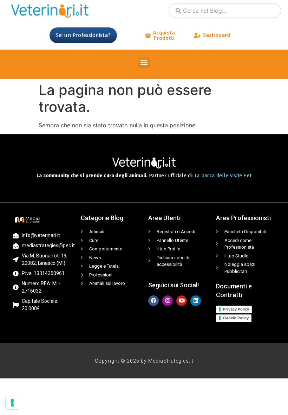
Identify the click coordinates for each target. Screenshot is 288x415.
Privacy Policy (236, 309)
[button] (144, 62)
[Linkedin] (195, 300)
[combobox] (225, 11)
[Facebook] (153, 300)
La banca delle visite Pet (223, 176)
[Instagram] (167, 300)
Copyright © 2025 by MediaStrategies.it (144, 361)
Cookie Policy (236, 317)
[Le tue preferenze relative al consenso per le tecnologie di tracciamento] (12, 402)
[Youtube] (181, 300)
